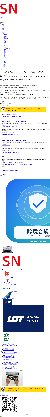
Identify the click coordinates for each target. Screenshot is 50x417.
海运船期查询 (4, 27)
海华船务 (13, 252)
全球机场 (3, 29)
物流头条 (4, 33)
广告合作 (3, 20)
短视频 (4, 65)
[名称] (23, 111)
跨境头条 (3, 32)
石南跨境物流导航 (2, 17)
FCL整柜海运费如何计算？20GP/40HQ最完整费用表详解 (10, 345)
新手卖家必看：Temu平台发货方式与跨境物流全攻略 (9, 363)
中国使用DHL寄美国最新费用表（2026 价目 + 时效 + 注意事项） (11, 362)
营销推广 (4, 53)
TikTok (5, 55)
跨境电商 (5, 47)
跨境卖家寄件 (6, 40)
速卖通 (5, 45)
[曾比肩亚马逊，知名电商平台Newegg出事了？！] (8, 150)
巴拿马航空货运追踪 (14, 298)
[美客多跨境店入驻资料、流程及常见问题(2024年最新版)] (9, 114)
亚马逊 (5, 44)
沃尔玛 (5, 49)
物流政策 (5, 42)
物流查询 (3, 28)
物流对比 (5, 37)
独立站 (5, 46)
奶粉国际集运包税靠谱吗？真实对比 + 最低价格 (8, 350)
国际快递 (3, 24)
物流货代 (3, 25)
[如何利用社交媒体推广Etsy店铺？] (6, 145)
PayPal (5, 51)
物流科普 (5, 34)
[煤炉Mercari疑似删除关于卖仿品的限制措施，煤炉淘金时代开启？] (10, 126)
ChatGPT (5, 62)
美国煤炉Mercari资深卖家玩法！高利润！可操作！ (11, 134)
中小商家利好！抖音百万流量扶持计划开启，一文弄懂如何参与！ (11, 105)
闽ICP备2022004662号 (5, 395)
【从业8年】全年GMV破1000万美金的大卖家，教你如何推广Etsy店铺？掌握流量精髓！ (17, 164)
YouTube (5, 56)
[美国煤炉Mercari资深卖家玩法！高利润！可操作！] (8, 132)
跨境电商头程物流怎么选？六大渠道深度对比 (8, 355)
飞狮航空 (12, 277)
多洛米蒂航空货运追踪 (14, 291)
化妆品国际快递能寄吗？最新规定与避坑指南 (8, 349)
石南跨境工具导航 (22, 269)
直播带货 (4, 64)
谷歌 (4, 54)
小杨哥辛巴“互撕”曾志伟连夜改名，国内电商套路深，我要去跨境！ (14, 121)
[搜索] (0, 23)
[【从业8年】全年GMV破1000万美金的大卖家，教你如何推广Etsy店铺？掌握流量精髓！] (12, 162)
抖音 (4, 66)
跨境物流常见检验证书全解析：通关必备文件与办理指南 (10, 366)
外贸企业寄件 (6, 41)
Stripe (5, 52)
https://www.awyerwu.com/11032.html (7, 103)
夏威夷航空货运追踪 (13, 284)
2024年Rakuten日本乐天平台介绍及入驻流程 (10, 170)
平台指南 (3, 125)
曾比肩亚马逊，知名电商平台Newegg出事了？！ (10, 152)
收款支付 (4, 50)
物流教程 (5, 36)
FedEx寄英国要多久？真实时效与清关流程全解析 (9, 343)
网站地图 (1, 395)
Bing (4, 58)
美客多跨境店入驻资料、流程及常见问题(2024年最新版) (12, 116)
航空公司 (3, 30)
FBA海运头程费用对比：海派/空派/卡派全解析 (8, 348)
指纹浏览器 (5, 61)
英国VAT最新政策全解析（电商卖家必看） (8, 359)
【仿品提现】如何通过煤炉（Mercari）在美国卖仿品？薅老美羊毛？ (14, 140)
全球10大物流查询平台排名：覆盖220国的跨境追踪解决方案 (10, 364)
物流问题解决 (6, 38)
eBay (0, 75)
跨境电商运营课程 (8, 48)
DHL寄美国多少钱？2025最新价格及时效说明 (8, 344)
